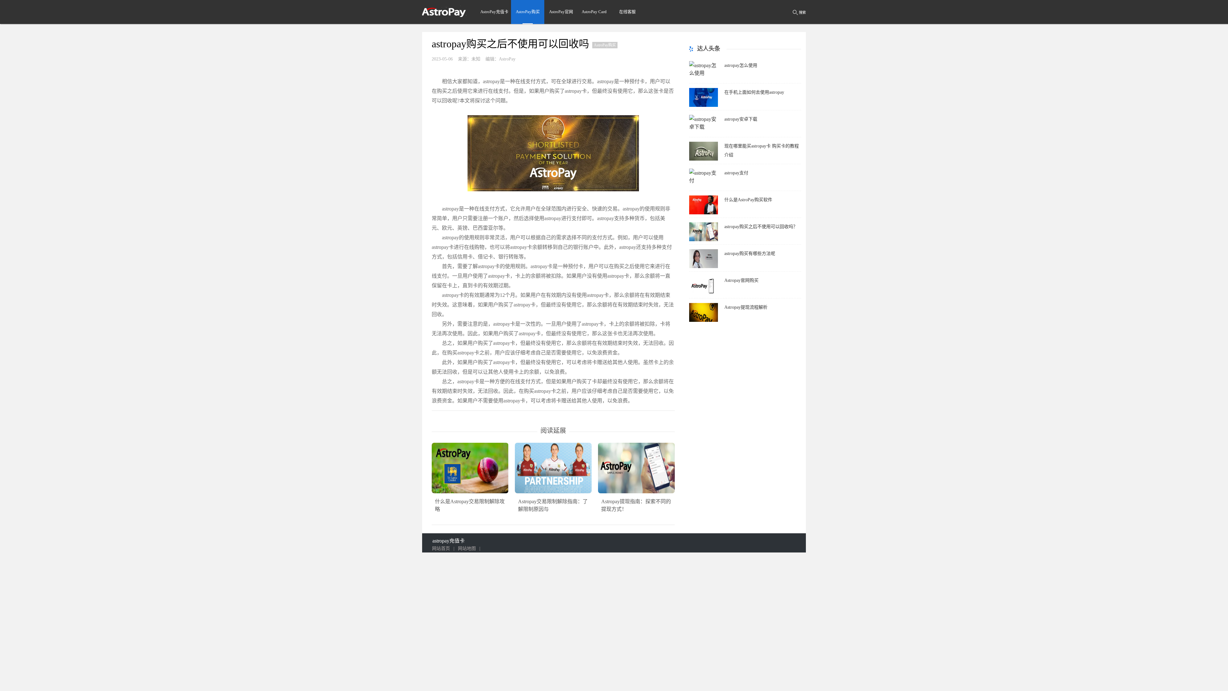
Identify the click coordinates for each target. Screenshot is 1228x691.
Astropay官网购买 (741, 280)
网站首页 (441, 548)
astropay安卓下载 (740, 119)
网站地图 (467, 548)
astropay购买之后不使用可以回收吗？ (761, 226)
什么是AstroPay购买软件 (748, 199)
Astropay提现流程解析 (745, 307)
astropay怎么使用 (740, 65)
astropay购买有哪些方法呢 (749, 253)
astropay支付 (736, 173)
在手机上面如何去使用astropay (754, 92)
